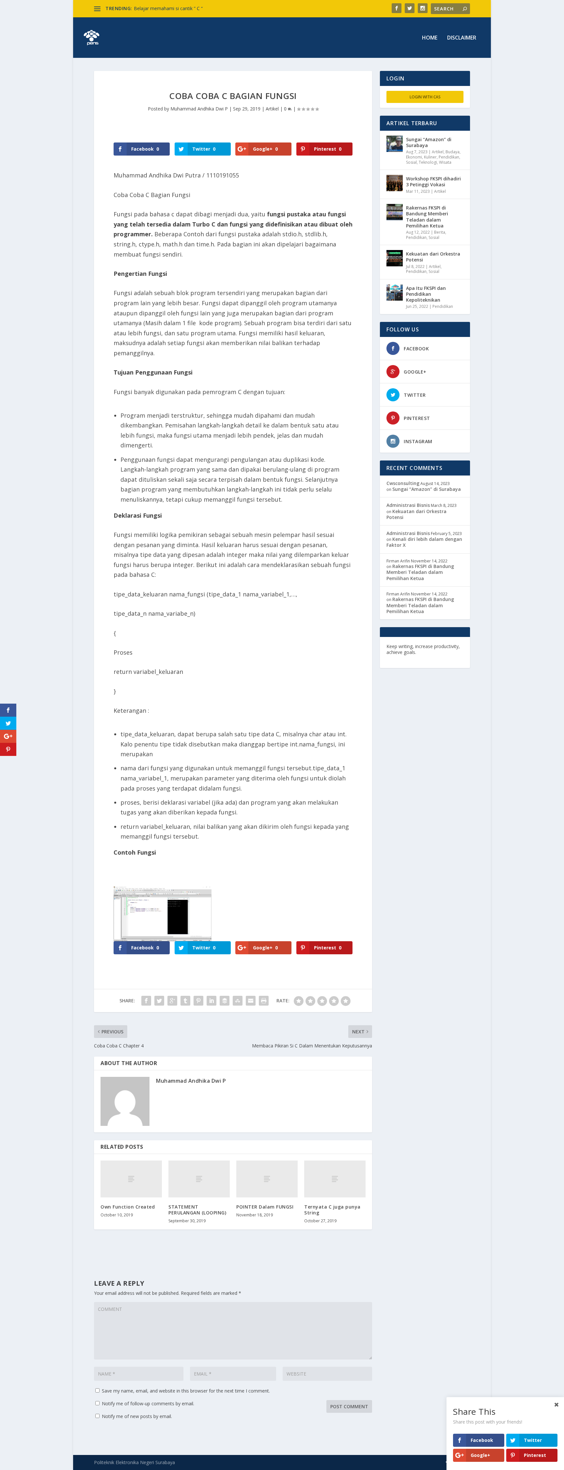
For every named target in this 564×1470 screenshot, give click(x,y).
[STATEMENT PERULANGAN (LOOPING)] (199, 1179)
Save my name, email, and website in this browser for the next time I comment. (186, 1391)
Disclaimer (461, 38)
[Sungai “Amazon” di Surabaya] (394, 144)
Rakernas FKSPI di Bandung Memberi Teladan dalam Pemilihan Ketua (427, 217)
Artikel (272, 109)
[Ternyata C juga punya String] (335, 1179)
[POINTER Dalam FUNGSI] (267, 1179)
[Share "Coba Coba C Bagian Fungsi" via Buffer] (224, 1000)
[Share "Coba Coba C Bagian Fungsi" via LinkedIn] (211, 1000)
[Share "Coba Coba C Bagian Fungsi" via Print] (263, 1000)
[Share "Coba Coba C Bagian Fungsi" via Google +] (172, 1000)
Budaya (453, 152)
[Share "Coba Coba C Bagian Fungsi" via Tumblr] (185, 1000)
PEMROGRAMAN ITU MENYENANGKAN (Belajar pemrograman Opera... (209, 8)
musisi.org (443, 658)
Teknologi (428, 162)
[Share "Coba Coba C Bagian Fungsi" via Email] (250, 1000)
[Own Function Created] (131, 1179)
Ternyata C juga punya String (332, 1210)
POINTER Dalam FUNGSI (264, 1207)
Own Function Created (128, 1207)
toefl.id (421, 658)
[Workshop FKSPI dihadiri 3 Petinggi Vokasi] (394, 183)
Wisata (445, 162)
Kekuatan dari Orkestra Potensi (433, 257)
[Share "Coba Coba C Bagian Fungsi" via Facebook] (146, 1000)
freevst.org (399, 658)
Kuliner (430, 157)
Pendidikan (449, 157)
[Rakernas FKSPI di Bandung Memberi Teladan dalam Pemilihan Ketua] (394, 212)
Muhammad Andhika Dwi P (199, 109)
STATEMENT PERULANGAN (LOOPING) (197, 1210)
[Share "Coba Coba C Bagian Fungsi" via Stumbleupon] (237, 1000)
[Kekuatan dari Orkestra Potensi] (394, 258)
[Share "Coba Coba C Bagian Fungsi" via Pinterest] (198, 1000)
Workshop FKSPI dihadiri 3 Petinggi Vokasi (433, 181)
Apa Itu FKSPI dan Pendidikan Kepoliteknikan (426, 294)
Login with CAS (425, 97)
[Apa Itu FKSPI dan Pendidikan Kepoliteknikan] (394, 292)
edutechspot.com (437, 652)
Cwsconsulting (402, 483)
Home (429, 38)
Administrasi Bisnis (408, 505)
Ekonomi (414, 157)
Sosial (411, 162)
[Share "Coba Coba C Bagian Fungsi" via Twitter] (159, 1000)
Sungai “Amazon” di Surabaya (428, 142)
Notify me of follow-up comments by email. (148, 1403)
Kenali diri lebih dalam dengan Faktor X (424, 542)
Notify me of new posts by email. (137, 1416)
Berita (439, 232)
